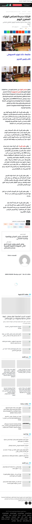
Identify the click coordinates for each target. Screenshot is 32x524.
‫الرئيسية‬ (29, 11)
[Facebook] (29, 503)
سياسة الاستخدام (28, 513)
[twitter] (26, 32)
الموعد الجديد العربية (14, 519)
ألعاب (22, 517)
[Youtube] (26, 503)
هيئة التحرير (14, 521)
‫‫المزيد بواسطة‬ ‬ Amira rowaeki (13, 274)
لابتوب (18, 517)
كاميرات (26, 517)
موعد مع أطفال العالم (27, 521)
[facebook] (29, 32)
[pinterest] (17, 32)
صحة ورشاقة (5, 515)
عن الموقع (29, 515)
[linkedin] (14, 32)
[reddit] (20, 32)
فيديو (10, 515)
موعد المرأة (19, 521)
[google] (23, 32)
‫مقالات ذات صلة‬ (26, 274)
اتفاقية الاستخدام (13, 513)
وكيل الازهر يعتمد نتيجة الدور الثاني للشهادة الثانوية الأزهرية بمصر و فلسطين (15, 245)
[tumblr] (11, 32)
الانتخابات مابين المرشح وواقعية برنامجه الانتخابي (17, 236)
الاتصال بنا (24, 515)
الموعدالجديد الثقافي (24, 519)
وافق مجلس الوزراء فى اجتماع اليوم (18, 221)
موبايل (30, 517)
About (19, 515)
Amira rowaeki (25, 27)
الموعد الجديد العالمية (5, 519)
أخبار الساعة (24, 11)
